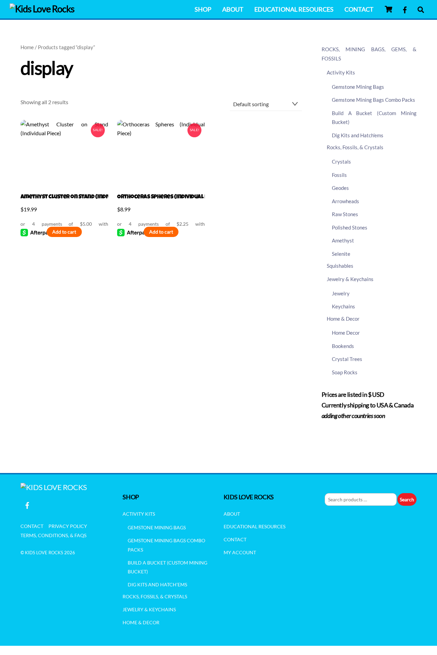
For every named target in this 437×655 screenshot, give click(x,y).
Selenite (341, 254)
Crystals (341, 161)
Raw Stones (345, 214)
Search (407, 499)
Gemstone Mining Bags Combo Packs (373, 100)
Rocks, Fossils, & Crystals (355, 147)
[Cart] (388, 9)
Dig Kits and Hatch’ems (357, 135)
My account (240, 552)
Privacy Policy (67, 526)
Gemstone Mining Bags (358, 87)
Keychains (343, 306)
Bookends (343, 346)
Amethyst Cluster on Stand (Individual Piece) (64, 197)
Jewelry (341, 293)
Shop (203, 9)
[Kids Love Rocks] (42, 8)
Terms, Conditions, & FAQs (53, 535)
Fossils (339, 175)
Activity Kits (341, 72)
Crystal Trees (347, 359)
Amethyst (343, 240)
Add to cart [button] (64, 232)
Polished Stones (349, 227)
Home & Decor (343, 319)
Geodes (340, 188)
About (232, 9)
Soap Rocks (344, 372)
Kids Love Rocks (44, 552)
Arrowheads (345, 201)
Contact (358, 9)
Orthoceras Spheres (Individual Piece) (161, 197)
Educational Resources (294, 9)
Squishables (340, 266)
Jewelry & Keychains (350, 279)
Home (27, 47)
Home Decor (346, 333)
